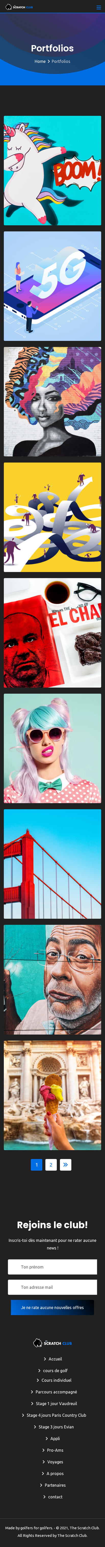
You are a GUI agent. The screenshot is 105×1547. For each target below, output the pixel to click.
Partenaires (55, 1485)
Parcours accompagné (56, 1392)
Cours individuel (56, 1380)
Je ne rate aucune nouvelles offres (52, 1307)
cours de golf (55, 1370)
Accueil (55, 1359)
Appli (55, 1438)
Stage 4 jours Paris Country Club (56, 1415)
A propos (55, 1473)
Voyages (55, 1462)
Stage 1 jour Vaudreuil (56, 1403)
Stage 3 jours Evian (56, 1427)
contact (55, 1497)
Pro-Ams (55, 1450)
